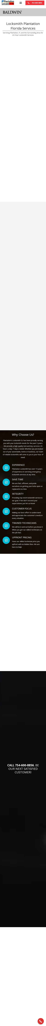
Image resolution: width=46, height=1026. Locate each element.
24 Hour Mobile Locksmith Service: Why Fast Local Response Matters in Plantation (28, 1007)
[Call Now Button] (41, 1021)
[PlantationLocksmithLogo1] (8, 3)
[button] (20, 3)
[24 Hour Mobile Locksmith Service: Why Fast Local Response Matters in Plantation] (10, 1005)
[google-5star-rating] (13, 364)
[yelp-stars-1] (33, 356)
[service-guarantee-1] (13, 356)
